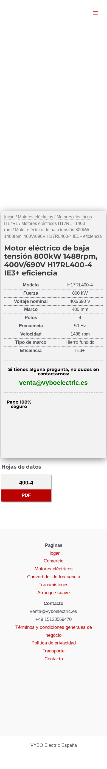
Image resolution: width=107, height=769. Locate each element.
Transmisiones (54, 584)
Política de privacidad (54, 643)
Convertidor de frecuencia (53, 576)
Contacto (53, 658)
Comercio (53, 561)
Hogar (53, 553)
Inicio (9, 217)
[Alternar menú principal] (95, 13)
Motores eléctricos (35, 217)
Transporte (53, 650)
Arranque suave (53, 592)
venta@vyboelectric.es (53, 382)
